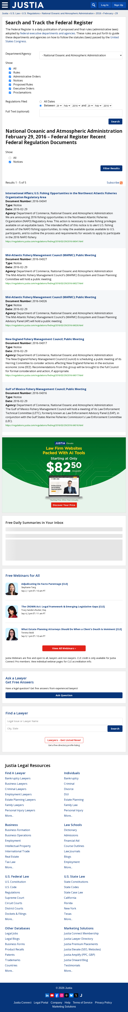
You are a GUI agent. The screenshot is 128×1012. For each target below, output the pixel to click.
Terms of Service (82, 1002)
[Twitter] (76, 995)
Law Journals (72, 851)
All (14, 68)
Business (11, 825)
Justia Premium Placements (81, 944)
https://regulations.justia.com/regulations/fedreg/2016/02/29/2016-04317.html (44, 375)
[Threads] (66, 995)
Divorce (69, 789)
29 (116, 13)
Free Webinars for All (23, 576)
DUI (66, 794)
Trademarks (12, 960)
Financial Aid (71, 840)
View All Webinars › (64, 648)
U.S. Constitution (15, 882)
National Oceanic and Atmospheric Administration (68, 13)
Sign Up (118, 5)
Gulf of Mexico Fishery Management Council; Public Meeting (46, 389)
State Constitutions (76, 882)
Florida (68, 903)
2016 (98, 13)
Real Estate (12, 856)
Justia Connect (22, 1002)
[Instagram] (62, 995)
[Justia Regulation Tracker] (28, 5)
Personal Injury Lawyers (20, 810)
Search (115, 121)
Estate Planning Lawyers (20, 799)
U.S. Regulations (31, 13)
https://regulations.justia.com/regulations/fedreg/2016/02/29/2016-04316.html (44, 425)
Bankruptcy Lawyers (17, 778)
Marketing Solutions (79, 928)
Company (56, 1002)
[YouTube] (52, 995)
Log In (104, 5)
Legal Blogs (12, 939)
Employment (13, 840)
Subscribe (113, 182)
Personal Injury (73, 810)
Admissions (71, 835)
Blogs (67, 856)
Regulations (12, 892)
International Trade (17, 851)
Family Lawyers (14, 805)
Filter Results (111, 168)
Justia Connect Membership (81, 933)
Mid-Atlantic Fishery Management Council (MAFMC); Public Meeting (51, 255)
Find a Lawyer (17, 713)
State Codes (71, 887)
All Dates (49, 101)
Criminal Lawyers (15, 789)
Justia (5, 13)
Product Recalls (14, 949)
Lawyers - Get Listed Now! (64, 740)
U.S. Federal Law (17, 876)
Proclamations (22, 92)
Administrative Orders (27, 76)
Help (67, 1002)
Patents (10, 955)
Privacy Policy (103, 1002)
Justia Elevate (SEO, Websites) (82, 949)
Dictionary (70, 830)
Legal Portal (41, 1002)
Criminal (69, 783)
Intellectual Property (18, 846)
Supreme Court (14, 898)
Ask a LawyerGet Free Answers (20, 680)
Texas (68, 914)
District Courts (14, 908)
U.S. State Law (74, 876)
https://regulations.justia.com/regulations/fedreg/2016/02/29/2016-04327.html (44, 283)
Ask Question (64, 695)
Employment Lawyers (18, 794)
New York (70, 908)
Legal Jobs (11, 933)
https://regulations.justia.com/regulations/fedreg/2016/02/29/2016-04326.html (44, 325)
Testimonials (72, 965)
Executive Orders (23, 88)
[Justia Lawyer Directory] (81, 995)
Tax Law (10, 862)
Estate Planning (74, 799)
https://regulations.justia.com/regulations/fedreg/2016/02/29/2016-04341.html (44, 241)
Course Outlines (74, 846)
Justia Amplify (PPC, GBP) (79, 955)
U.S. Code (10, 887)
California (70, 898)
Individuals (72, 773)
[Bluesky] (71, 995)
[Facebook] (57, 995)
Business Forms (15, 944)
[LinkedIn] (47, 995)
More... (9, 815)
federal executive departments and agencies (47, 33)
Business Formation (17, 830)
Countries (11, 965)
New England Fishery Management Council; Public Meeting (45, 339)
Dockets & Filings (15, 914)
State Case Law (73, 892)
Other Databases (17, 928)
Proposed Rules (23, 84)
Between (49, 105)
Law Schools (73, 825)
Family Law (71, 805)
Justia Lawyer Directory (78, 939)
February (108, 13)
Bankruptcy (71, 778)
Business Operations (18, 835)
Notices (18, 80)
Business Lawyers (16, 783)
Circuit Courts (13, 903)
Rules (16, 72)
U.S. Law (15, 13)
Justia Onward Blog (76, 960)
